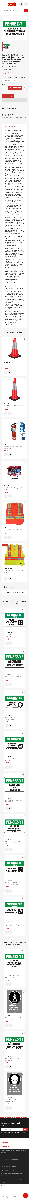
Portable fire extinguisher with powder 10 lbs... (13, 447)
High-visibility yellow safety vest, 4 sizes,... (14, 571)
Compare (14, 100)
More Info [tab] (8, 126)
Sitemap (3, 1182)
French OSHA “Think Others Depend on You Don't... (13, 842)
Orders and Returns (7, 119)
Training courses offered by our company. (12, 1179)
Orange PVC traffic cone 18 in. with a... (14, 364)
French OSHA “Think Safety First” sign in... (13, 677)
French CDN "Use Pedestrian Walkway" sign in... (13, 1018)
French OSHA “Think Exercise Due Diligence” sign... (13, 801)
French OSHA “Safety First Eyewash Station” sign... (12, 883)
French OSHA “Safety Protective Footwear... (14, 759)
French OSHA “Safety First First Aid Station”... (14, 635)
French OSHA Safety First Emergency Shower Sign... (12, 924)
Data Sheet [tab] (15, 126)
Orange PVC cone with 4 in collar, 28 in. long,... (14, 406)
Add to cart (15, 88)
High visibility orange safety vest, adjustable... (13, 530)
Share (7, 105)
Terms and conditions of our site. (10, 1163)
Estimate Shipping (14, 109)
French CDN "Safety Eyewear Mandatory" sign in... (13, 1100)
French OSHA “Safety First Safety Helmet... (12, 718)
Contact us (4, 1156)
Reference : (5, 67)
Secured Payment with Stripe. (9, 1166)
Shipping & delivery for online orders (11, 1159)
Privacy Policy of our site (7, 1170)
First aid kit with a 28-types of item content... (14, 488)
